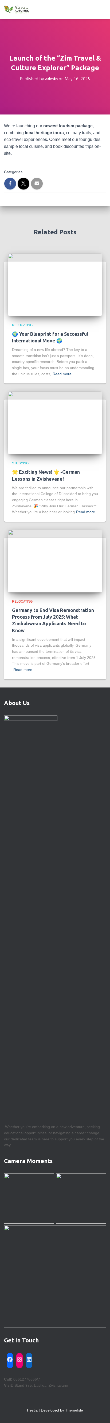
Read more (62, 374)
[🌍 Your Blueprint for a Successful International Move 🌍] (55, 284)
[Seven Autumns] (18, 9)
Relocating (22, 325)
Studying (20, 463)
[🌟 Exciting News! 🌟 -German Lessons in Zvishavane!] (55, 422)
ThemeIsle (74, 1410)
